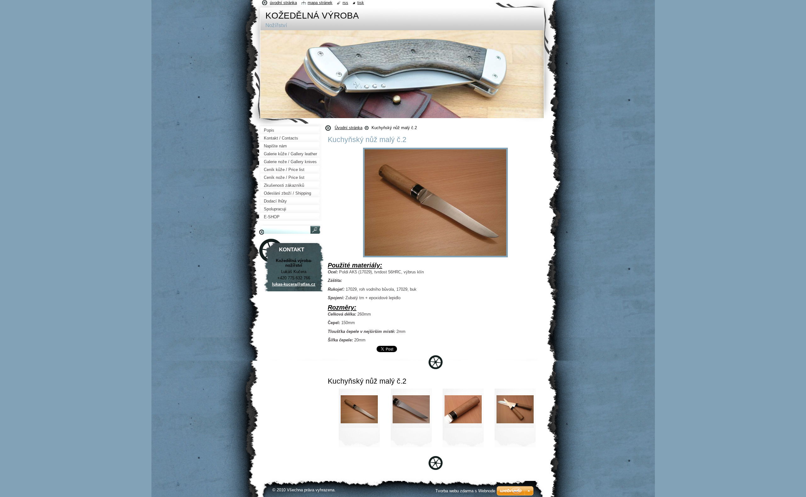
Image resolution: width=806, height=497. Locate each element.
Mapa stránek (320, 2)
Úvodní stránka (348, 127)
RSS (345, 2)
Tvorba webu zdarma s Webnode (465, 490)
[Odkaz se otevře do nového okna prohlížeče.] (435, 257)
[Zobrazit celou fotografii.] (359, 420)
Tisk (360, 2)
